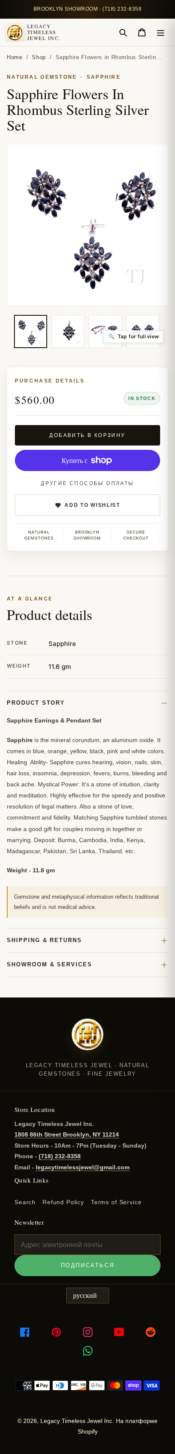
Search (25, 1202)
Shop (39, 57)
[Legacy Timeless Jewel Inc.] (87, 1040)
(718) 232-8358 (60, 1156)
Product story (36, 703)
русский (85, 1295)
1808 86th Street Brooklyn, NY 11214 (66, 1134)
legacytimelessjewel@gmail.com (83, 1167)
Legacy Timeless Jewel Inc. (43, 32)
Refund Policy (63, 1202)
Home (15, 57)
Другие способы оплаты (87, 483)
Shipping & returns (44, 940)
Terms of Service (116, 1202)
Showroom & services (49, 964)
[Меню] (160, 32)
